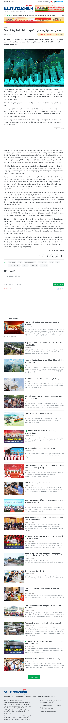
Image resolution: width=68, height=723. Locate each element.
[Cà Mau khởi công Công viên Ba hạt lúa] (14, 453)
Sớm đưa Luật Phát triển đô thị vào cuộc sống (42, 659)
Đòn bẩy (25, 265)
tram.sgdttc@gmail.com (48, 696)
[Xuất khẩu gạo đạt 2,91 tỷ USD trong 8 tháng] (14, 384)
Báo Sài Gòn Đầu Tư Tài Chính (18, 8)
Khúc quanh (44, 265)
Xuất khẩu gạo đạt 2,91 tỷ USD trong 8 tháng (42, 379)
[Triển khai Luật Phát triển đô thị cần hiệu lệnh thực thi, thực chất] (14, 365)
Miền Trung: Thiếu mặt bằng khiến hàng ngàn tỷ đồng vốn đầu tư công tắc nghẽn (43, 555)
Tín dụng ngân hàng (14, 265)
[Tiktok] (55, 2)
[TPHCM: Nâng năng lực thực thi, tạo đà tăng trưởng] (14, 327)
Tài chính (25, 15)
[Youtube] (52, 2)
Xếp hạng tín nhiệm (30, 262)
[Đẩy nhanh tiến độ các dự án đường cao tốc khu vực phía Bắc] (14, 348)
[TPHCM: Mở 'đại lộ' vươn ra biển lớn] (14, 419)
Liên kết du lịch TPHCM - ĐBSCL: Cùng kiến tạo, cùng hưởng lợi (43, 397)
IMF (58, 262)
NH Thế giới (12, 262)
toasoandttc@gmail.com (49, 711)
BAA (20, 262)
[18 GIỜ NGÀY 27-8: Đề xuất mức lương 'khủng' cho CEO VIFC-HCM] (14, 647)
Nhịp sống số (42, 15)
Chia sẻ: (38, 256)
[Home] (5, 15)
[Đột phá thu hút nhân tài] (14, 576)
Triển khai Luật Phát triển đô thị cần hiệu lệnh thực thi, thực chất (44, 361)
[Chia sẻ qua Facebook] (48, 256)
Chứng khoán (33, 15)
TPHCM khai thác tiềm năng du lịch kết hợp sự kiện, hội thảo (43, 607)
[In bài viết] (61, 256)
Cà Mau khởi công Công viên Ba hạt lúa (40, 448)
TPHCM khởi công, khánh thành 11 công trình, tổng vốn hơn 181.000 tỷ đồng (44, 467)
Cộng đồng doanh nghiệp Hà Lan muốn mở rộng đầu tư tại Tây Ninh (44, 519)
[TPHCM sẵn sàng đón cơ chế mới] (14, 488)
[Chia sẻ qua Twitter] (52, 256)
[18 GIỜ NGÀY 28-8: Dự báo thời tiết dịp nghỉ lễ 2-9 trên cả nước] (14, 542)
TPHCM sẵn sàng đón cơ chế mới (37, 483)
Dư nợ (51, 262)
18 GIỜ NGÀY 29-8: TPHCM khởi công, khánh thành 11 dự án (43, 432)
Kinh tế (9, 15)
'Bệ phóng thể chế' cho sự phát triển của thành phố (43, 589)
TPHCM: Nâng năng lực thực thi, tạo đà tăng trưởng (42, 323)
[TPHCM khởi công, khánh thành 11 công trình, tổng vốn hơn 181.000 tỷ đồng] (14, 471)
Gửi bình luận (58, 284)
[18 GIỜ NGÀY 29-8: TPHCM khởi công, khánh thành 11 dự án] (14, 436)
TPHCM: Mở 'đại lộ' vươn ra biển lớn (38, 413)
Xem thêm (34, 677)
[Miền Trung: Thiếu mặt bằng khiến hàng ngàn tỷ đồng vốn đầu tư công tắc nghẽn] (14, 559)
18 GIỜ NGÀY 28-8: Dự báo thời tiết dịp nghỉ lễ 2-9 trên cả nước (44, 537)
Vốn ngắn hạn (42, 262)
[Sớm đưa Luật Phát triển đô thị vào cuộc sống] (14, 664)
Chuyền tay (34, 265)
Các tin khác (11, 318)
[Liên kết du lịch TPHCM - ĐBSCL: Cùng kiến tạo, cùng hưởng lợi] (14, 401)
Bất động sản (51, 15)
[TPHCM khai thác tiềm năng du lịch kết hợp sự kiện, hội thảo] (14, 611)
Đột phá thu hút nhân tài (34, 571)
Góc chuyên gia (17, 15)
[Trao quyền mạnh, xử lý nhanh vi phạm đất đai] (14, 628)
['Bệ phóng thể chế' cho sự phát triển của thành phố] (14, 594)
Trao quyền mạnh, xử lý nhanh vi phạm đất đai (43, 623)
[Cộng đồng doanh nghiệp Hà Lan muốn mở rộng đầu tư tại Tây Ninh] (14, 523)
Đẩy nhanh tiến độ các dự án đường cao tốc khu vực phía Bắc (43, 344)
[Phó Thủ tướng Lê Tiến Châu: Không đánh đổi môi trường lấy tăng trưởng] (14, 505)
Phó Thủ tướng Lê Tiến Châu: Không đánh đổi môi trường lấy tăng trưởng (44, 501)
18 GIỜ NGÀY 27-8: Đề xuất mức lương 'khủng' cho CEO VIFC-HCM (44, 643)
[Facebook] (50, 2)
